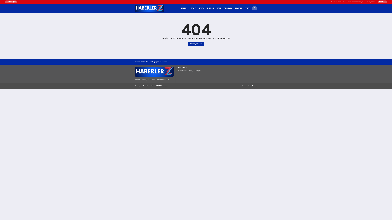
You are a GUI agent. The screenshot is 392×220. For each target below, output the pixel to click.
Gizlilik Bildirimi (183, 70)
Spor (219, 8)
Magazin (238, 8)
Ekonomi (210, 8)
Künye (191, 70)
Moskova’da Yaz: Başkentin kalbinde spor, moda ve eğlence (350, 2)
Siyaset (193, 8)
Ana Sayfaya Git (196, 44)
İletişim (198, 70)
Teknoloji (228, 8)
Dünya (201, 8)
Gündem (184, 8)
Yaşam (247, 8)
